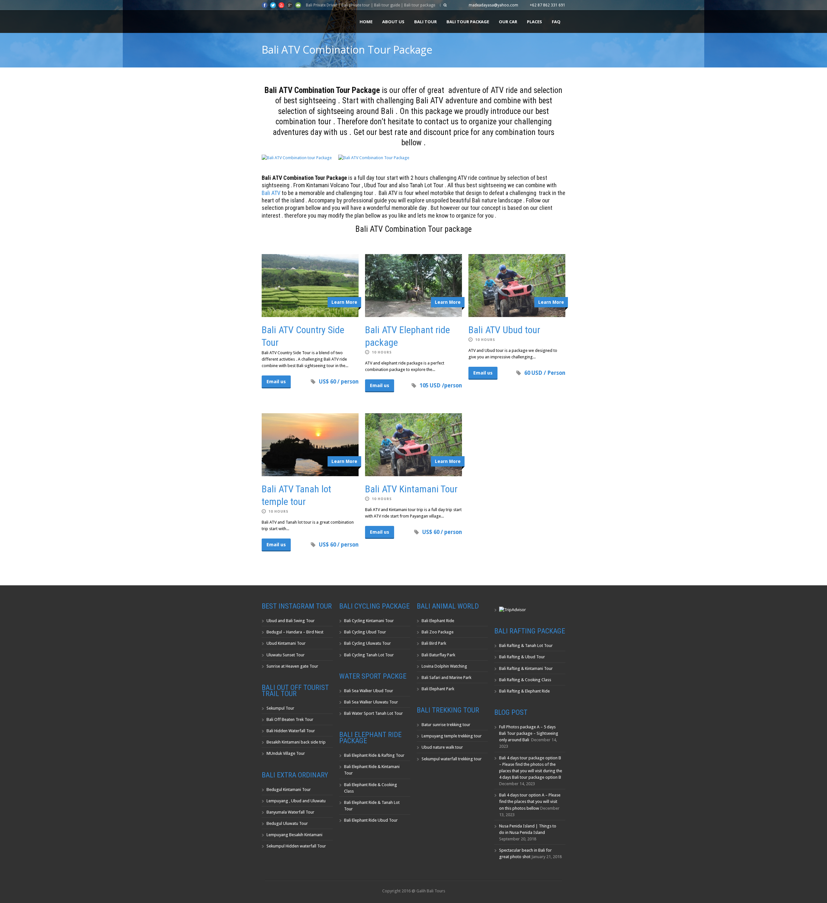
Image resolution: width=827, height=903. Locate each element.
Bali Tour (425, 22)
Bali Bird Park (434, 643)
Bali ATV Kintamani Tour (411, 489)
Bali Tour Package (467, 22)
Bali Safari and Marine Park (446, 677)
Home (366, 22)
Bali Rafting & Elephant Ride (524, 691)
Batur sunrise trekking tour (446, 724)
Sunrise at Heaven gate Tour (292, 666)
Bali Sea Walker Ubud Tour (368, 690)
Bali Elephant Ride (438, 620)
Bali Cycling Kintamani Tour (369, 620)
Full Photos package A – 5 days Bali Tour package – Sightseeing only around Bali (528, 733)
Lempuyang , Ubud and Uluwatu (296, 800)
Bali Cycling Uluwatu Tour (367, 643)
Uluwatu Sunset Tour (286, 654)
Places (534, 22)
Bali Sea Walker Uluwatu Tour (371, 702)
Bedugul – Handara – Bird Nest (295, 632)
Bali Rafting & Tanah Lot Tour (526, 645)
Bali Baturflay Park (438, 654)
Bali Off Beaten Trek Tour (290, 719)
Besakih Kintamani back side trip (296, 742)
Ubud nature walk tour (442, 747)
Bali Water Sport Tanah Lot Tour (373, 713)
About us (393, 22)
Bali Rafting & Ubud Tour (522, 656)
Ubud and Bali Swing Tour (291, 620)
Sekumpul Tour (280, 708)
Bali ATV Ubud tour (504, 329)
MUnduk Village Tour (286, 753)
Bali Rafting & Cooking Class (525, 679)
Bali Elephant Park (438, 688)
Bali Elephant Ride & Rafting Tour (374, 755)
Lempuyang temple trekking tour (452, 736)
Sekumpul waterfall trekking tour (452, 758)
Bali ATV (271, 193)
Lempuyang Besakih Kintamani (294, 834)
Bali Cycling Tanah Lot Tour (369, 654)
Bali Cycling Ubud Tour (365, 632)
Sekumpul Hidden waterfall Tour (296, 846)
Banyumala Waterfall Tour (290, 812)
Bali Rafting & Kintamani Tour (526, 668)
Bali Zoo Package (438, 632)
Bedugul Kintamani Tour (289, 789)
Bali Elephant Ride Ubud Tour (371, 820)
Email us (276, 382)
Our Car (508, 22)
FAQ (556, 22)
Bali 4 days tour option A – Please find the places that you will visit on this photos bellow (529, 801)
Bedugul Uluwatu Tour (287, 823)
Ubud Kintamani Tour (286, 643)
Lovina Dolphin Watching (444, 666)
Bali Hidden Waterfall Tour (291, 730)
